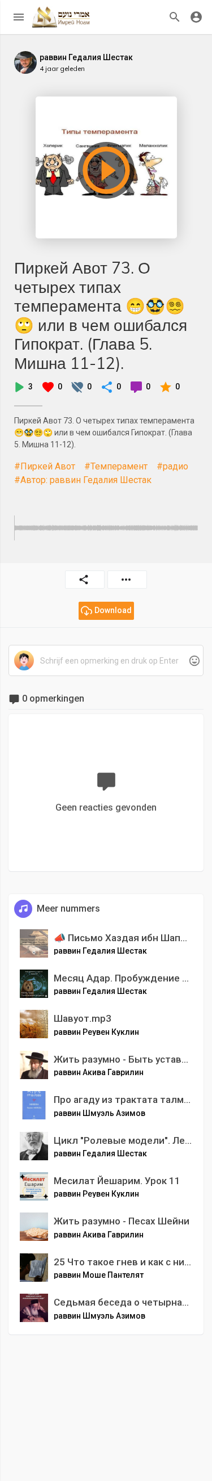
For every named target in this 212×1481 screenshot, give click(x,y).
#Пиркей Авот (44, 466)
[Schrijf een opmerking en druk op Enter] (105, 661)
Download (113, 610)
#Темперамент (116, 466)
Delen (85, 579)
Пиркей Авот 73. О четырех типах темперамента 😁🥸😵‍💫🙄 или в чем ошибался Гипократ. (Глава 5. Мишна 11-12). (100, 315)
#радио (172, 466)
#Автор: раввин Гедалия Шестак (83, 480)
